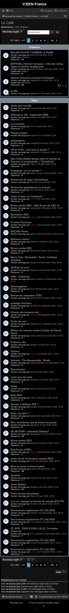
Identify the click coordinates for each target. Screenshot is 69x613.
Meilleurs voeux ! (20, 239)
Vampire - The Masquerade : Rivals (30, 360)
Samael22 (34, 80)
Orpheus (34, 513)
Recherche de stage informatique (29, 179)
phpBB (26, 603)
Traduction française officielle (30, 606)
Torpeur (15, 351)
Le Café (7, 23)
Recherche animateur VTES (26, 295)
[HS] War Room (19, 231)
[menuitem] (9, 10)
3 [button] (36, 40)
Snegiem (34, 380)
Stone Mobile (18, 484)
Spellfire (15, 475)
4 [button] (40, 40)
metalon (33, 324)
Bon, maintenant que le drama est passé (33, 422)
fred (32, 55)
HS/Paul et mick (20, 267)
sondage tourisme (21, 303)
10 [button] (52, 40)
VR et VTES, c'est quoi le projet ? (30, 149)
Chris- (33, 164)
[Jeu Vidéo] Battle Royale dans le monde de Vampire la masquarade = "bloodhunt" (35, 160)
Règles (25, 71)
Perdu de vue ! (19, 321)
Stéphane (24, 27)
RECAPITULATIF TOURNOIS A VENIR (32, 52)
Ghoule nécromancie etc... (26, 312)
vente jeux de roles (21, 377)
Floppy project (19, 133)
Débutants (26, 82)
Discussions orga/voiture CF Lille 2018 (33, 510)
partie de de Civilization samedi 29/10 (32, 458)
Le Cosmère (17, 123)
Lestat (33, 543)
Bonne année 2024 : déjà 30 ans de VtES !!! (35, 205)
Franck (33, 108)
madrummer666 (37, 363)
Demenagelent (19, 286)
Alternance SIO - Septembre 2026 (29, 114)
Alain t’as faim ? (20, 413)
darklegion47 (36, 434)
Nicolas (33, 262)
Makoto (33, 242)
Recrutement (18, 369)
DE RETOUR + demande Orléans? (30, 431)
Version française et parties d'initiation (32, 77)
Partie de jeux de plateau (25, 493)
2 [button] (32, 40)
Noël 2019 (16, 395)
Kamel (33, 469)
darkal (33, 416)
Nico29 (33, 251)
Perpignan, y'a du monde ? (26, 170)
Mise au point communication (28, 466)
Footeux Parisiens (21, 222)
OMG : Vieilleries (20, 276)
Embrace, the (18, 342)
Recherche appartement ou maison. (31, 187)
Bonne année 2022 (21, 248)
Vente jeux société (21, 105)
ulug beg (34, 425)
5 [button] (44, 40)
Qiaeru (48, 606)
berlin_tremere (36, 69)
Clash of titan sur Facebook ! (27, 196)
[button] (23, 40)
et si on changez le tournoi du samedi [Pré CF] (37, 501)
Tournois (25, 57)
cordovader (35, 208)
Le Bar (14, 91)
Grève (14, 386)
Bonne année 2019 (21, 440)
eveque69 (34, 143)
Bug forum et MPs (21, 449)
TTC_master (36, 522)
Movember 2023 (20, 214)
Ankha (33, 199)
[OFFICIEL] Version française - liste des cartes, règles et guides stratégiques (37, 65)
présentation (18, 140)
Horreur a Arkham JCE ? (24, 404)
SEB (17, 27)
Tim (31, 126)
